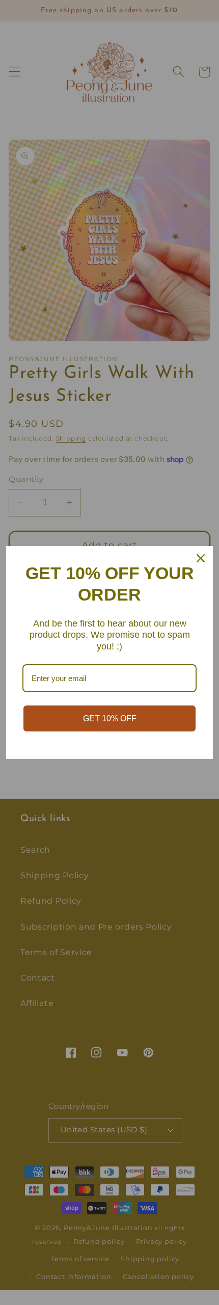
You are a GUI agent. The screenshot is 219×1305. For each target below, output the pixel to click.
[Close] (200, 558)
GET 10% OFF (109, 718)
